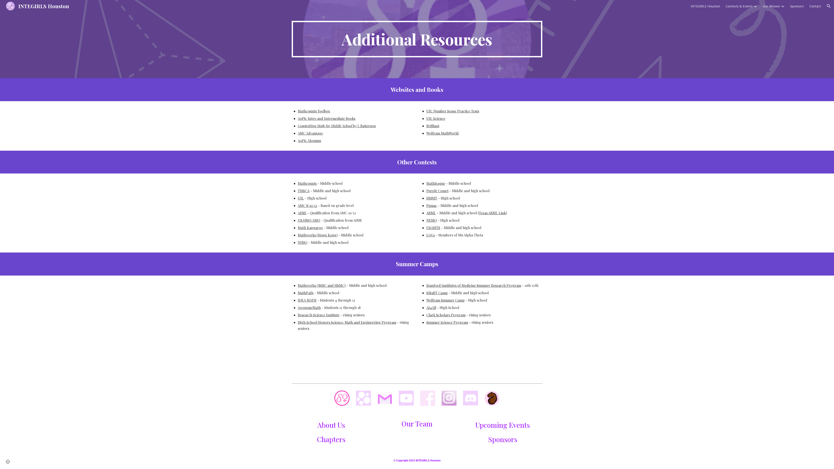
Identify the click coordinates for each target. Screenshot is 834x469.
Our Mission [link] (771, 6)
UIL (301, 198)
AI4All (431, 307)
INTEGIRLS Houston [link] (705, 6)
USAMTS (433, 227)
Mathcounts (307, 183)
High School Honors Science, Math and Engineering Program (347, 322)
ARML (431, 213)
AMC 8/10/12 (307, 205)
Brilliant (432, 126)
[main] (417, 39)
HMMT (431, 198)
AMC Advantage (310, 133)
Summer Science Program (447, 322)
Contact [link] (815, 6)
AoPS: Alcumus (309, 140)
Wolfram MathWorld (442, 133)
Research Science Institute (318, 315)
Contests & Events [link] (739, 6)
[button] (829, 6)
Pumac (431, 205)
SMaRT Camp (437, 293)
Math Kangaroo (310, 227)
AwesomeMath (309, 307)
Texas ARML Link (492, 213)
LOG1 (430, 235)
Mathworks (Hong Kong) (318, 235)
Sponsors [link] (797, 6)
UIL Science (435, 118)
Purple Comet (437, 190)
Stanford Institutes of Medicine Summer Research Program (473, 285)
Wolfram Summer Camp (445, 300)
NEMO (431, 220)
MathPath (305, 293)
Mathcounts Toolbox (314, 111)
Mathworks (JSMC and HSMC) (322, 285)
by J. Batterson (364, 126)
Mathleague (435, 183)
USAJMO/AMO (309, 220)
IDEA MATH (307, 300)
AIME (302, 213)
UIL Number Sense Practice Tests (452, 111)
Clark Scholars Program (445, 315)
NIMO (302, 242)
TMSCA (303, 190)
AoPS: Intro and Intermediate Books (326, 118)
